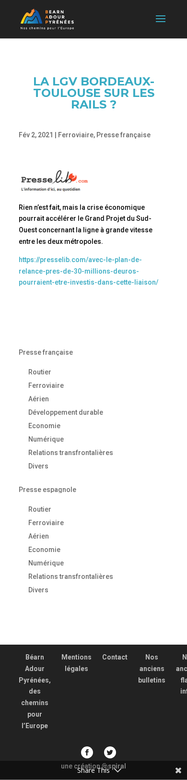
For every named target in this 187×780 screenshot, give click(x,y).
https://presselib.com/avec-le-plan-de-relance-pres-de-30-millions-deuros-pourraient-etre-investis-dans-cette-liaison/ (88, 271)
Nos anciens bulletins (151, 668)
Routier (39, 372)
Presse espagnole (47, 489)
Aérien (38, 399)
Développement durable (65, 412)
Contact (115, 657)
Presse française (123, 135)
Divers (38, 466)
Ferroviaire (76, 135)
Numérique (46, 439)
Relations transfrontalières (70, 452)
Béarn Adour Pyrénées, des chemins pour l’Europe (35, 691)
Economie (44, 426)
